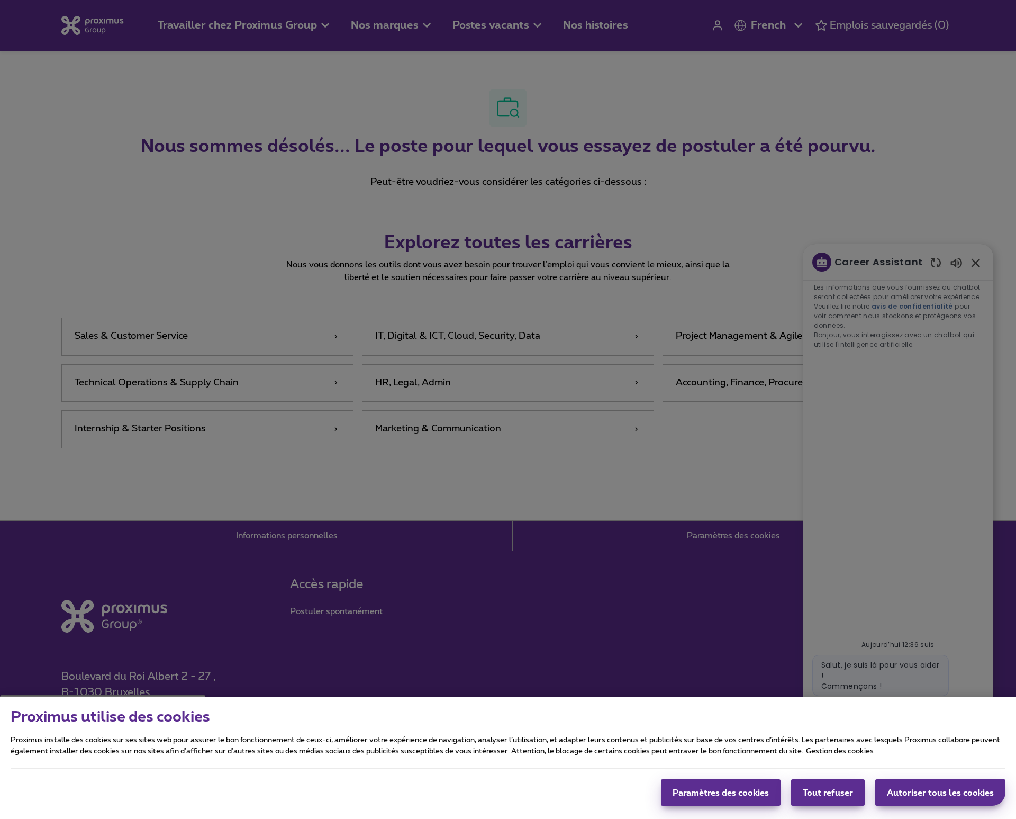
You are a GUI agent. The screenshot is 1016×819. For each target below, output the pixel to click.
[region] (508, 758)
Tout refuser (828, 792)
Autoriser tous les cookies (940, 792)
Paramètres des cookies (721, 792)
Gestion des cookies (840, 751)
